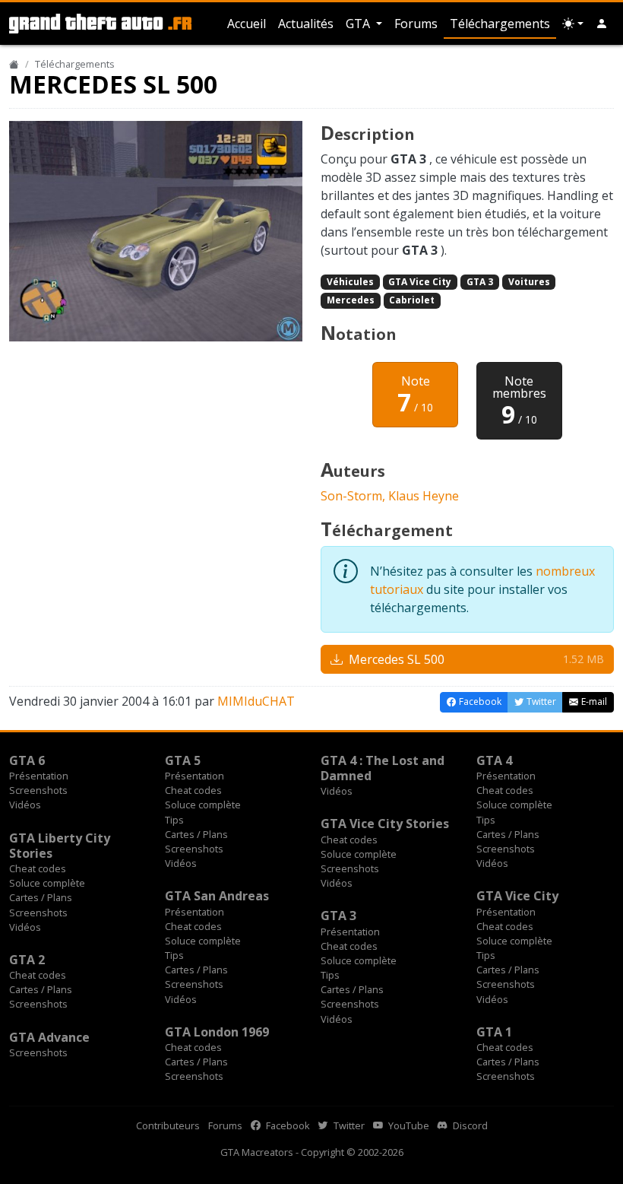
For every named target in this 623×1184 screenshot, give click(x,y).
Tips (174, 820)
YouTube (407, 1125)
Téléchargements (500, 23)
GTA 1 (494, 1032)
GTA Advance (49, 1037)
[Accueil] (14, 64)
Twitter (348, 1125)
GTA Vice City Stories (385, 823)
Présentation (38, 775)
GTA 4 (494, 760)
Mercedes (351, 300)
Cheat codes (193, 790)
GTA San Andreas (217, 895)
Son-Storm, (354, 495)
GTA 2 (27, 959)
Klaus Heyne (423, 495)
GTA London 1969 (217, 1032)
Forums (416, 23)
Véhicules (350, 281)
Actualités (306, 23)
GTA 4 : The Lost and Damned (382, 768)
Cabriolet (412, 300)
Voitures (529, 281)
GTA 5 (183, 760)
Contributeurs (168, 1125)
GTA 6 (27, 760)
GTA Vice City (419, 281)
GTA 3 (479, 281)
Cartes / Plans (196, 834)
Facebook (287, 1125)
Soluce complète (203, 804)
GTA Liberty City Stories (59, 846)
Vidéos (25, 804)
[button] (602, 23)
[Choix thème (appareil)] (573, 23)
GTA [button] (359, 23)
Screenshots (38, 790)
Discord (469, 1125)
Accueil (246, 23)
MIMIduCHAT (256, 701)
